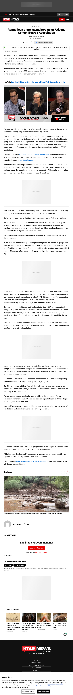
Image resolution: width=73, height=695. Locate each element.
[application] (36, 103)
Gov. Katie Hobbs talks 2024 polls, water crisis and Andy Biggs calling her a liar (38, 82)
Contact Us (36, 660)
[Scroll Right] (67, 472)
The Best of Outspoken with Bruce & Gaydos (22, 14)
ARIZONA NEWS (36, 26)
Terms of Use (51, 684)
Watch (59, 14)
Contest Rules (36, 662)
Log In (61, 19)
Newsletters (20, 565)
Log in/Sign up (8, 568)
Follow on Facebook (36, 665)
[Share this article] (27, 42)
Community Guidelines (41, 552)
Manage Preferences (28, 691)
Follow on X (36, 667)
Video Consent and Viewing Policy (42, 686)
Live (6, 14)
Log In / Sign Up (36, 548)
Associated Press (21, 524)
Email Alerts (36, 670)
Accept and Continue (43, 691)
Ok (71, 674)
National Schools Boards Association (34, 154)
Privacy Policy (59, 684)
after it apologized (25, 160)
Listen (66, 14)
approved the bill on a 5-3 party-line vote (32, 461)
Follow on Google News (45, 42)
